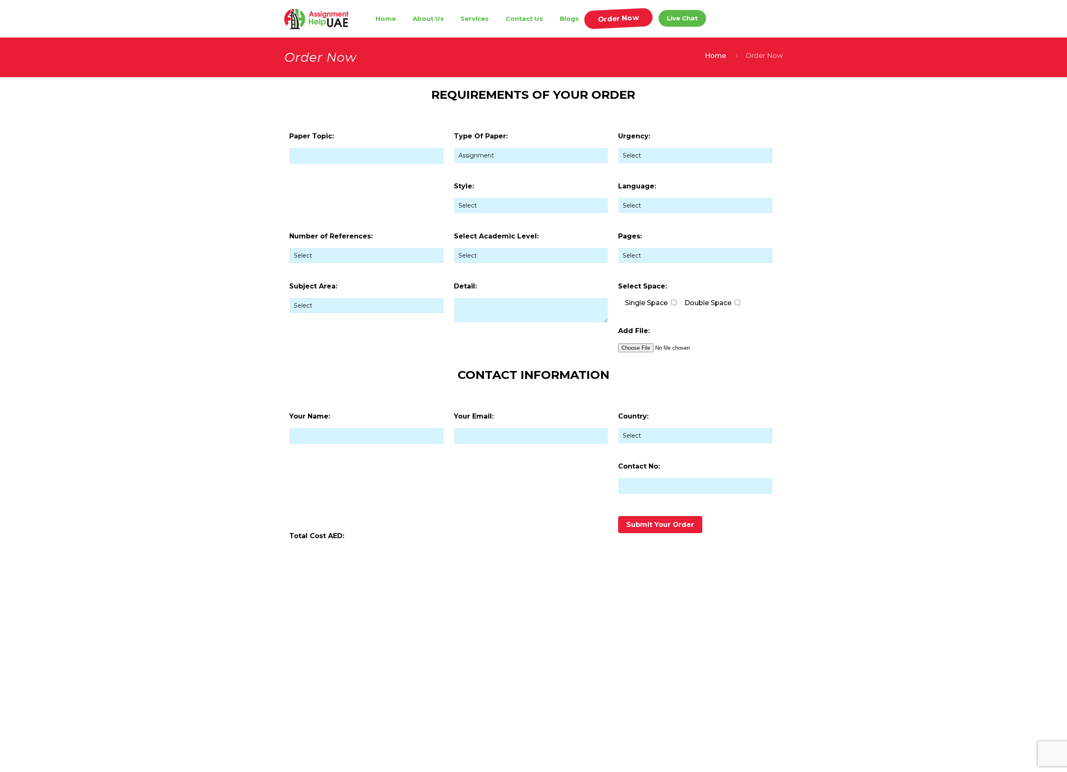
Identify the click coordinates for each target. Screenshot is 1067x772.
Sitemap (437, 760)
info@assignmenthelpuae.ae (637, 661)
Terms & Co (442, 717)
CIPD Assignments (521, 644)
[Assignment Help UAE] (316, 19)
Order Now (442, 702)
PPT (497, 702)
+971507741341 (614, 644)
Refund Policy (446, 746)
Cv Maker (506, 746)
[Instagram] (625, 680)
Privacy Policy (446, 731)
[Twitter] (612, 680)
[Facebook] (585, 680)
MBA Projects (513, 658)
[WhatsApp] (599, 680)
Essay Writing (512, 673)
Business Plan (513, 717)
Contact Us (441, 673)
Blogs (433, 688)
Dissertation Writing (523, 760)
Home (715, 56)
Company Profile (518, 731)
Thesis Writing (514, 688)
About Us (439, 658)
